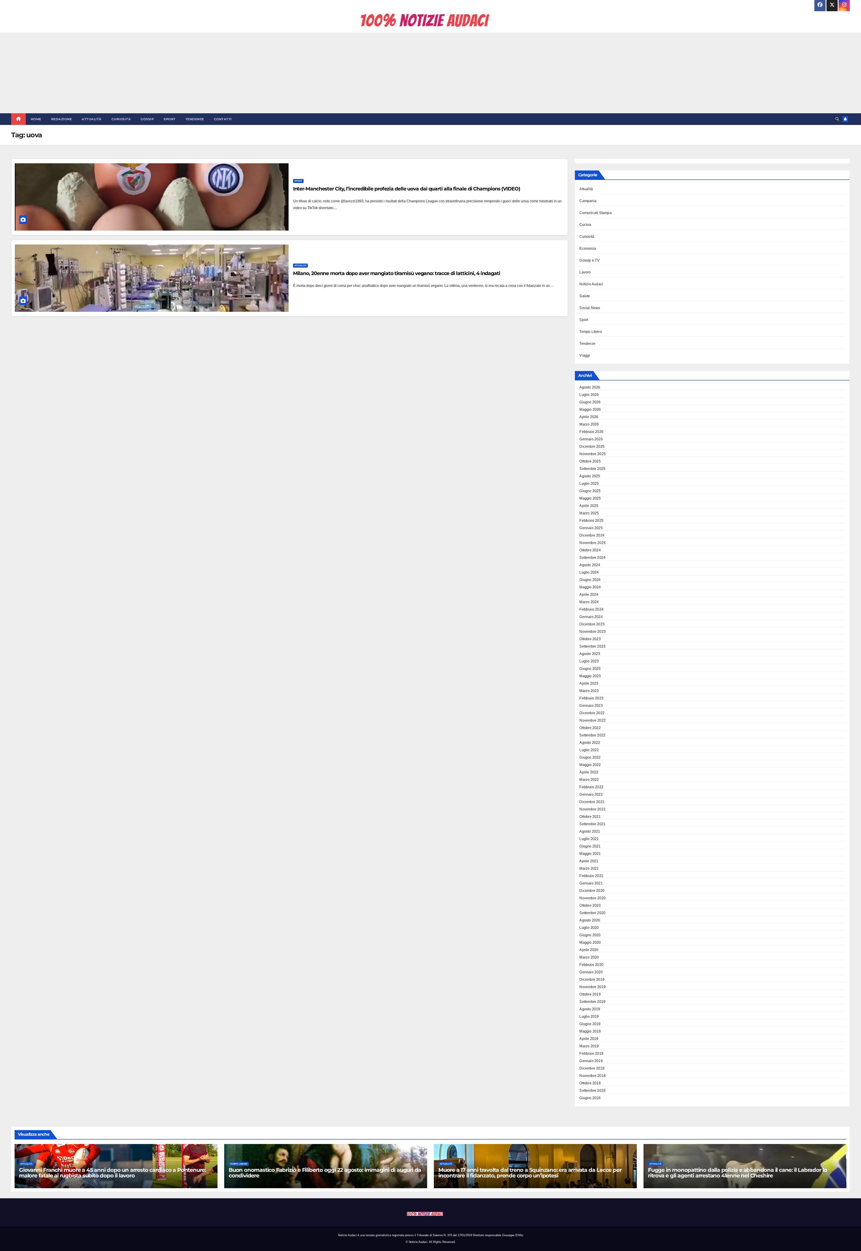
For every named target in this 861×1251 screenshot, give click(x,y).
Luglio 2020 (589, 928)
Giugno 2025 (589, 491)
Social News (589, 308)
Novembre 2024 (592, 543)
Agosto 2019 (589, 1009)
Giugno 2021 (589, 846)
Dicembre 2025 (591, 446)
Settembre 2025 (592, 469)
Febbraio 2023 (591, 698)
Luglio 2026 (589, 395)
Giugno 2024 (589, 580)
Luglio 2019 (589, 1016)
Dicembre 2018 (591, 1068)
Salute (584, 296)
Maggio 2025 (590, 498)
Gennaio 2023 (590, 705)
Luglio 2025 (589, 483)
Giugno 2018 (589, 1098)
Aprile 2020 (588, 950)
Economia (587, 248)
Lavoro (585, 272)
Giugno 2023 (589, 668)
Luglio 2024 (589, 572)
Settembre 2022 (592, 735)
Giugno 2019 (589, 1024)
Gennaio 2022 (590, 794)
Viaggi (584, 355)
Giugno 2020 (589, 935)
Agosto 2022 (589, 742)
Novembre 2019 (592, 987)
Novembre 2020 (592, 898)
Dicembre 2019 (591, 979)
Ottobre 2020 (589, 905)
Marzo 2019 (589, 1046)
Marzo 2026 (589, 424)
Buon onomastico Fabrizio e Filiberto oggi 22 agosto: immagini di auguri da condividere (325, 1173)
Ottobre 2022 (589, 728)
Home (36, 119)
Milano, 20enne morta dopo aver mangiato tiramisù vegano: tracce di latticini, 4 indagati (396, 273)
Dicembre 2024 (591, 535)
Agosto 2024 (589, 565)
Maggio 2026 (590, 409)
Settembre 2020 (592, 913)
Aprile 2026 (588, 417)
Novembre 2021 (592, 809)
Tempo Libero (590, 332)
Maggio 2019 (590, 1031)
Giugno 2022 (589, 757)
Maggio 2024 (590, 587)
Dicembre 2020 (591, 891)
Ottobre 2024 (589, 550)
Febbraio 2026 (591, 432)
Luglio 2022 (589, 750)
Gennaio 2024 (590, 617)
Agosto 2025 (589, 476)
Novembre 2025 (592, 454)
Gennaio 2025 (590, 528)
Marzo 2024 (589, 602)
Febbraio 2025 (591, 520)
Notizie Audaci (591, 284)
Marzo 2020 (589, 957)
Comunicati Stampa (595, 213)
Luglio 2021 (589, 839)
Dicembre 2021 (591, 802)
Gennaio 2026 (590, 439)
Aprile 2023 (588, 683)
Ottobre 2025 (589, 461)
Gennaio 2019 (590, 1061)
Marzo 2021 (589, 868)
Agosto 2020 (589, 920)
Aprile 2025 (588, 506)
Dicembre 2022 (591, 713)
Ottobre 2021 (589, 817)
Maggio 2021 (590, 854)
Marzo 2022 (589, 780)
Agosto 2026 (589, 387)
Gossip (147, 119)
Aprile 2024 (588, 594)
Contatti (223, 119)
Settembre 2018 (592, 1090)
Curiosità (121, 119)
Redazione (61, 119)
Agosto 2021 (589, 831)
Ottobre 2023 (589, 639)
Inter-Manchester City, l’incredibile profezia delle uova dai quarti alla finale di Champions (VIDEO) (406, 189)
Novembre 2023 (592, 631)
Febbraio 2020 (591, 965)
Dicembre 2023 (591, 624)
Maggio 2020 (590, 942)
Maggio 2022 (590, 765)
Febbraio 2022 (591, 787)
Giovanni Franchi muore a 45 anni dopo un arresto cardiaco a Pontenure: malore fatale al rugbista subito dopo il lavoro (112, 1173)
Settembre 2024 (592, 557)
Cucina (585, 225)
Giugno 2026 (589, 402)
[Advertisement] (430, 73)
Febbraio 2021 (591, 876)
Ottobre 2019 (589, 994)
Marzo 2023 (589, 691)
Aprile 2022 (588, 772)
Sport (170, 119)
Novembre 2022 (592, 720)
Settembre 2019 (592, 1002)
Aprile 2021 (588, 861)
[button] (837, 119)
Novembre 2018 (592, 1076)
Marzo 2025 (589, 513)
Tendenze (194, 119)
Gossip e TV (589, 260)
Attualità (92, 119)
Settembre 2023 (592, 646)
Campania (587, 201)
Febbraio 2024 (591, 609)
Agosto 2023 (589, 654)
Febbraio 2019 (591, 1053)
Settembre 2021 (592, 824)
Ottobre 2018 (589, 1083)
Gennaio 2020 (590, 972)
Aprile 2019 (588, 1039)
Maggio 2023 (590, 676)
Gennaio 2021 (590, 883)
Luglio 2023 (589, 661)
